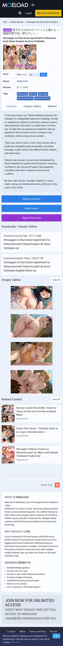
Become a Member (48, 12)
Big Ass (32, 94)
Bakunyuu (22, 94)
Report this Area (31, 217)
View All (56, 280)
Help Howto (31, 208)
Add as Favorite (31, 198)
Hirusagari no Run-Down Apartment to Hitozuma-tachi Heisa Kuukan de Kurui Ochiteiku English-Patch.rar (27, 266)
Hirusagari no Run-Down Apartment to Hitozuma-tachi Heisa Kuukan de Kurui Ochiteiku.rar (27, 244)
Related (52, 106)
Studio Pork (22, 81)
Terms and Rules (37, 631)
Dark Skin (43, 94)
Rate (43, 74)
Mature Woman (42, 98)
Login (28, 13)
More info (15, 642)
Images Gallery (32, 106)
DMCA (22, 631)
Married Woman (25, 98)
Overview (11, 106)
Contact (11, 631)
